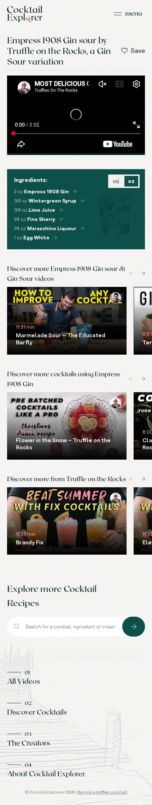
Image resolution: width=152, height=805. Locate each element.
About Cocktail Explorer (46, 773)
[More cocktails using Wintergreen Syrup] (82, 200)
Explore (133, 627)
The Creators (28, 742)
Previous (131, 273)
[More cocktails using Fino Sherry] (60, 219)
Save (138, 50)
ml (116, 181)
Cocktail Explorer (24, 14)
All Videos (23, 681)
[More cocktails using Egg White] (55, 237)
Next (143, 273)
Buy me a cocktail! (103, 792)
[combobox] (64, 627)
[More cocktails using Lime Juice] (60, 210)
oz (131, 181)
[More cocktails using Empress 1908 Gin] (74, 191)
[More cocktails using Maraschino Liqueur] (82, 228)
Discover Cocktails (37, 711)
